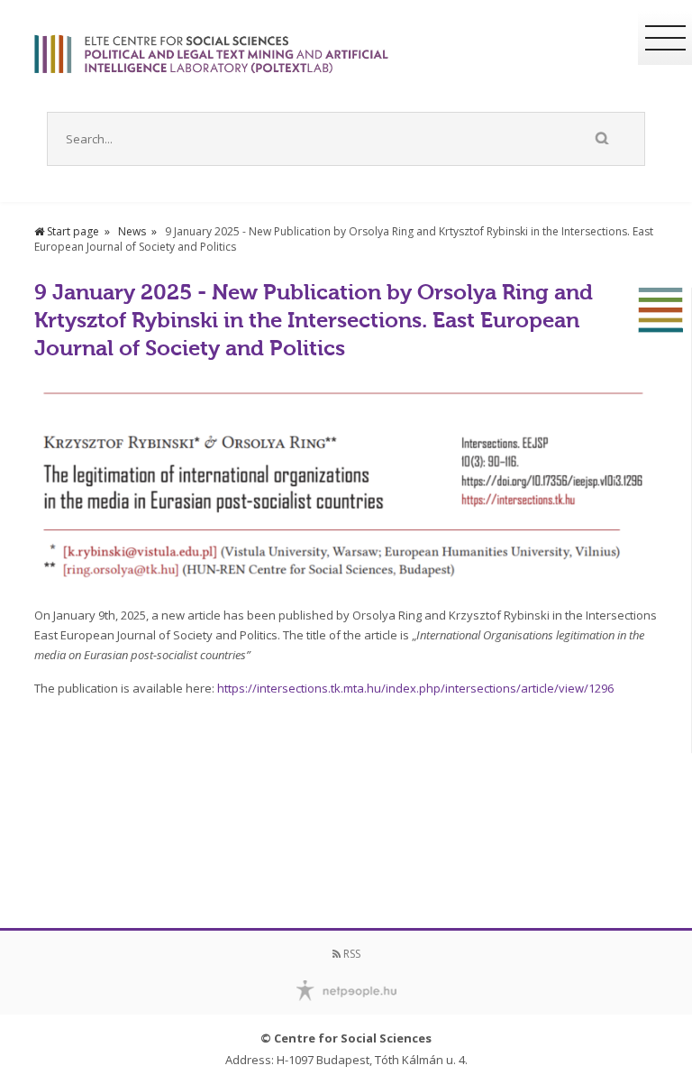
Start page (71, 231)
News (132, 231)
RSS (350, 953)
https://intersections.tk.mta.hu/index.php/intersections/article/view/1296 (415, 688)
